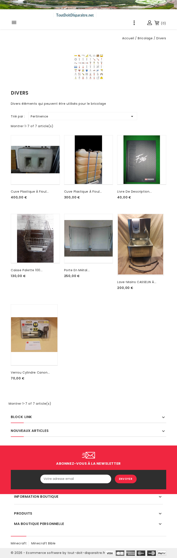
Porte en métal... (77, 270)
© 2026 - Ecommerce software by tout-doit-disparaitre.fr (58, 553)
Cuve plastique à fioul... (30, 191)
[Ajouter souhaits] (11, 202)
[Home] (88, 4)
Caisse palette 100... (27, 270)
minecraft (19, 543)
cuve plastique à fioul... (83, 191)
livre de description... (134, 191)
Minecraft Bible (43, 543)
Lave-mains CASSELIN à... (136, 282)
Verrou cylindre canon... (30, 372)
